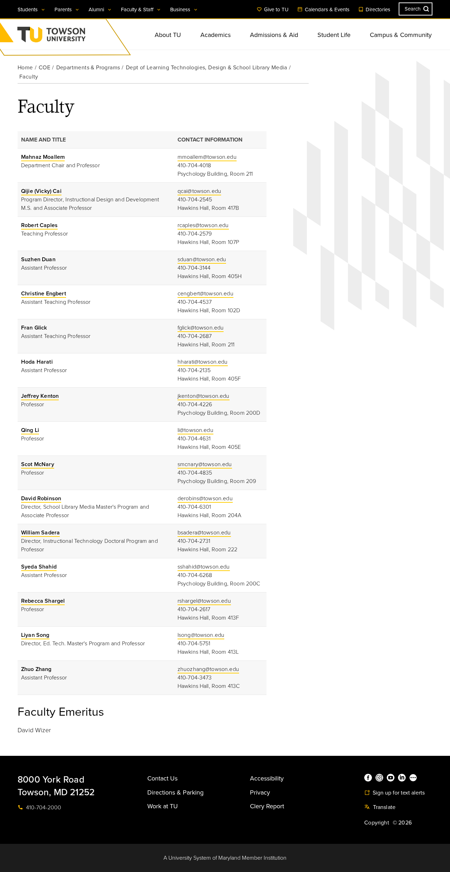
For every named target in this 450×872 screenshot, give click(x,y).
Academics (215, 35)
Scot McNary (37, 464)
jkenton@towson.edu (204, 396)
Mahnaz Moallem (43, 157)
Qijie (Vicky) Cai (41, 191)
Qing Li (30, 430)
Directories (377, 9)
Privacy (260, 792)
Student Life (334, 35)
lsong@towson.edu (201, 635)
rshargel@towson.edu (204, 600)
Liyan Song (35, 635)
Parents (63, 9)
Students (28, 9)
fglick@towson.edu (201, 327)
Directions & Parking (175, 792)
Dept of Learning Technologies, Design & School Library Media (206, 67)
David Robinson (41, 498)
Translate (383, 807)
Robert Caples (39, 225)
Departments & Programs (88, 67)
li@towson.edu (195, 430)
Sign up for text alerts (398, 792)
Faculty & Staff (138, 9)
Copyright (376, 822)
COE (44, 67)
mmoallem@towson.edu (207, 157)
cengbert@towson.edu (205, 293)
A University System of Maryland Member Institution (225, 857)
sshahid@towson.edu (204, 566)
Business (181, 9)
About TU (168, 35)
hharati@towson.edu (203, 361)
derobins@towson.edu (205, 498)
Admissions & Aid (274, 35)
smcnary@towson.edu (205, 464)
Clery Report (267, 806)
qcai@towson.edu (199, 191)
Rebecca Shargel (43, 600)
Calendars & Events (326, 9)
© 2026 (402, 822)
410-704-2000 (43, 807)
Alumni (97, 9)
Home (25, 67)
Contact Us (162, 778)
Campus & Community (401, 35)
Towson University (69, 37)
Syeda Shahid (39, 566)
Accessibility (267, 778)
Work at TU (162, 806)
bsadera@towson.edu (204, 532)
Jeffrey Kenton (40, 396)
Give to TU (276, 9)
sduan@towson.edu (202, 259)
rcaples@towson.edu (203, 225)
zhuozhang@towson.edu (208, 669)
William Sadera (40, 532)
